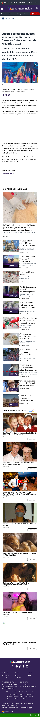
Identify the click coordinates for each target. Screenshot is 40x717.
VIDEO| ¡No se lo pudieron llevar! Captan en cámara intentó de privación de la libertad (27, 308)
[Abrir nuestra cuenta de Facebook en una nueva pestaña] (23, 666)
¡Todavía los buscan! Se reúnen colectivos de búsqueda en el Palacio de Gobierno (28, 354)
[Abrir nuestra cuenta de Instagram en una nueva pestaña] (16, 666)
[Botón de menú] (2, 9)
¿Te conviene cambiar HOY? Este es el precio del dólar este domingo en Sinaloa (27, 338)
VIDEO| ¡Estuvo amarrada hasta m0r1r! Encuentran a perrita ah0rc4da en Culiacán (27, 370)
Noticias (3, 14)
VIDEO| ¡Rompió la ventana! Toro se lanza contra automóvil (27, 260)
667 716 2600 (24, 686)
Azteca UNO (22, 3)
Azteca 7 (30, 3)
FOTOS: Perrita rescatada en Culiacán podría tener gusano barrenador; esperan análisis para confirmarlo (19, 227)
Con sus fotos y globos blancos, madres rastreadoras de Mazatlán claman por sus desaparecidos (28, 247)
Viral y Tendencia (22, 14)
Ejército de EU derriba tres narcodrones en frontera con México (26, 400)
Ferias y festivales (8, 173)
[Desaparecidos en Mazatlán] (11, 277)
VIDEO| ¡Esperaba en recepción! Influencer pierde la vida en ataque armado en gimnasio (28, 293)
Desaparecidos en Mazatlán (26, 273)
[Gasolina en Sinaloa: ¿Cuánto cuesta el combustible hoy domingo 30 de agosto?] (11, 323)
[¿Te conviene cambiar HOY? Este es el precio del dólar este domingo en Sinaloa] (11, 339)
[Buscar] (37, 8)
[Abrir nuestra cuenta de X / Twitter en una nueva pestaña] (13, 666)
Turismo (11, 14)
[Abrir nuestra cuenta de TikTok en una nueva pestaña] (20, 666)
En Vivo (36, 13)
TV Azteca (13, 3)
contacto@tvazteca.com (27, 684)
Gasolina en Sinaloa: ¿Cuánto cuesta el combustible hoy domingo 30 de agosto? (28, 323)
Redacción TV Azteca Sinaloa (17, 91)
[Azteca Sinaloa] (20, 8)
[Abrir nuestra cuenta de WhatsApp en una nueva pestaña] (27, 666)
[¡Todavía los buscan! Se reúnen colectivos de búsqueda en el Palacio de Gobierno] (11, 355)
